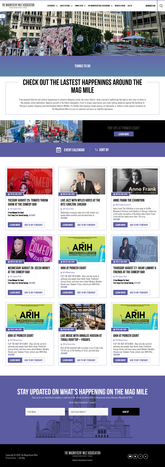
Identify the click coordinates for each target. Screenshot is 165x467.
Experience (51, 6)
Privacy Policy (11, 458)
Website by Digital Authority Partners (82, 460)
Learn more (15, 225)
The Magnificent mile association (99, 6)
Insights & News (120, 6)
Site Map (22, 458)
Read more (32, 215)
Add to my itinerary (33, 225)
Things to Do (79, 6)
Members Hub (149, 7)
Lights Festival (65, 6)
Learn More (124, 134)
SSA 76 (130, 6)
